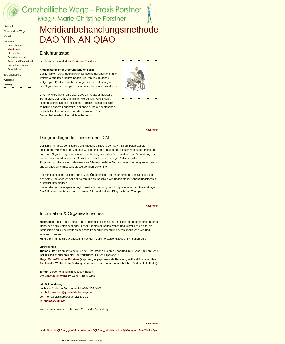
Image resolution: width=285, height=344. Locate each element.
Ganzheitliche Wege (15, 31)
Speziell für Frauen (18, 65)
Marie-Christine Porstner (80, 61)
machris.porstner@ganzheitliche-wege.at (66, 292)
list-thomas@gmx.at (52, 301)
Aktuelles (9, 79)
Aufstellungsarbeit (17, 57)
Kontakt (8, 36)
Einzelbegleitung (12, 74)
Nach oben (152, 129)
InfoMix (8, 85)
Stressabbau (14, 53)
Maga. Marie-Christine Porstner (59, 259)
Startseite (9, 26)
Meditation (14, 49)
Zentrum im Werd (56, 276)
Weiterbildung (15, 69)
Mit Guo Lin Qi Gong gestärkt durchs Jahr (67, 330)
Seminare (9, 41)
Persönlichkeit (15, 45)
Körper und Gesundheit (20, 61)
